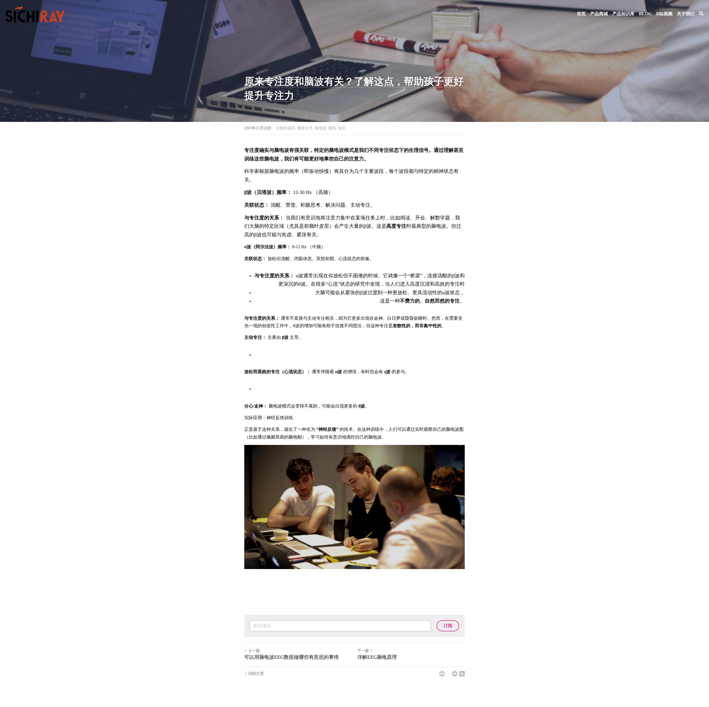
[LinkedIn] (442, 674)
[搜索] (701, 13)
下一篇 (363, 651)
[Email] (455, 674)
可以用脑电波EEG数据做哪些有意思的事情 (291, 657)
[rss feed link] (462, 674)
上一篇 (254, 651)
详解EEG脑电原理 (377, 657)
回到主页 (256, 674)
